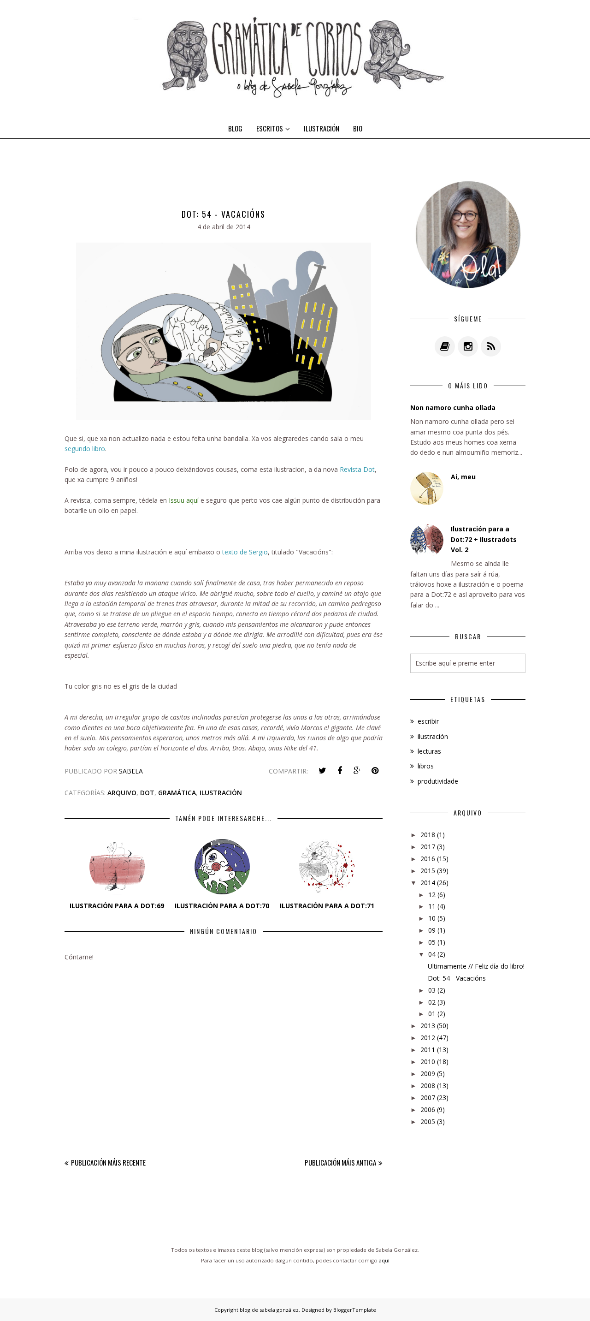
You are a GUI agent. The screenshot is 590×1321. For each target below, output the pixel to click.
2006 (427, 1109)
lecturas (429, 751)
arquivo (121, 792)
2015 (427, 870)
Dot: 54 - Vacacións (457, 978)
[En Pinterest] (374, 770)
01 (432, 1013)
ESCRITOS (269, 128)
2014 (427, 882)
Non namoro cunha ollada (453, 407)
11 (432, 906)
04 (432, 954)
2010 (427, 1061)
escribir (428, 721)
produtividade (438, 781)
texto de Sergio (245, 551)
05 (432, 942)
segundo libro (85, 448)
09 (432, 930)
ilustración (221, 792)
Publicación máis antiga (340, 1162)
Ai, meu (463, 476)
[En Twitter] (322, 770)
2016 (427, 858)
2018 (427, 834)
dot (147, 792)
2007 (427, 1097)
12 (432, 894)
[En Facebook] (339, 770)
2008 (427, 1085)
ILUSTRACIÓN (321, 128)
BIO (357, 128)
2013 (427, 1025)
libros (426, 766)
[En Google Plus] (357, 770)
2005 (427, 1121)
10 (432, 918)
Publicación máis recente (108, 1162)
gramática (177, 792)
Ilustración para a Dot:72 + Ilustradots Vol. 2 (484, 539)
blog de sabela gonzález (269, 1309)
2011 (427, 1049)
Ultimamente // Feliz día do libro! (476, 966)
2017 (427, 846)
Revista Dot (357, 469)
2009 (427, 1073)
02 (432, 1002)
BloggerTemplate (354, 1309)
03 (432, 990)
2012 (427, 1037)
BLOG (235, 128)
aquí (384, 1260)
